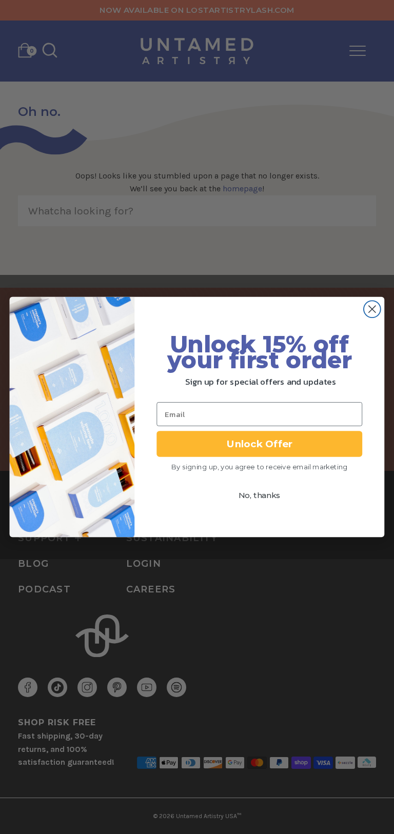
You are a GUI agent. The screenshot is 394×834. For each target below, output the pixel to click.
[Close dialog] (372, 309)
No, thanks (259, 496)
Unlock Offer (259, 443)
